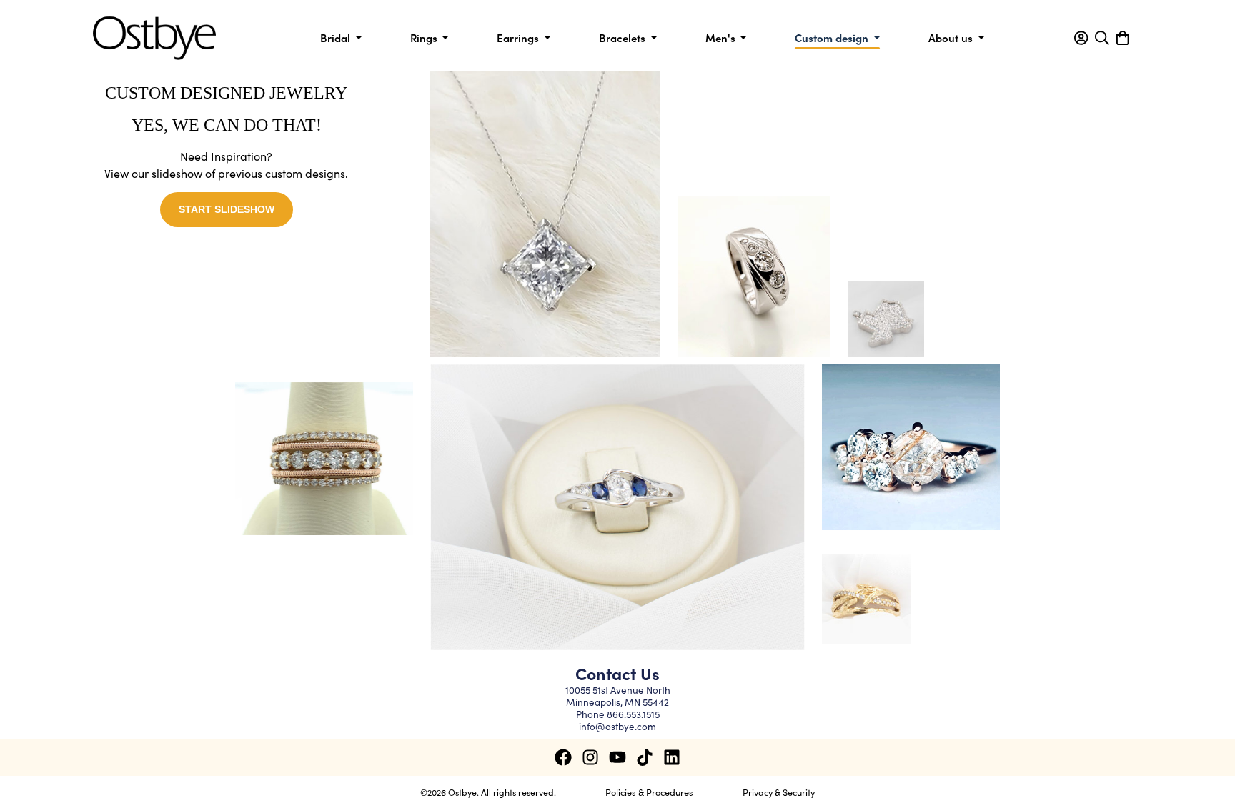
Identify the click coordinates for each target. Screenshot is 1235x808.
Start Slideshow (226, 209)
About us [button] (952, 37)
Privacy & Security (779, 791)
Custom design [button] (833, 37)
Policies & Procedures (649, 791)
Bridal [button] (336, 37)
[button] (1081, 38)
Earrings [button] (519, 37)
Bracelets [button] (623, 37)
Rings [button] (425, 37)
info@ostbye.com (617, 726)
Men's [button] (721, 37)
